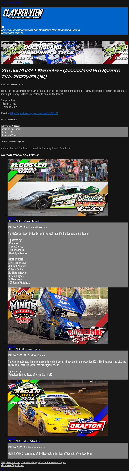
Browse (6, 30)
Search (16, 30)
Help (54, 30)
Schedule (27, 30)
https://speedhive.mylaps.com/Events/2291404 (34, 113)
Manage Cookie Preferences (45, 462)
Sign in (76, 30)
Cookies (26, 462)
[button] (3, 27)
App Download (42, 30)
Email (17, 126)
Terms (10, 462)
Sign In (19, 33)
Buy (3, 56)
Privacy (18, 462)
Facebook (6, 126)
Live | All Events (8, 84)
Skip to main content (11, 2)
